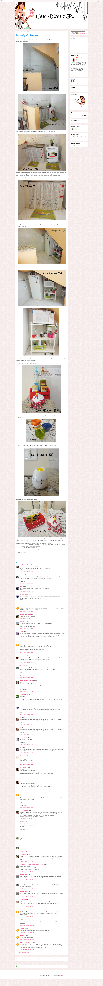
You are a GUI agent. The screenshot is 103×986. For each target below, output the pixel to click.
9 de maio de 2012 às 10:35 (26, 916)
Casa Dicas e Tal (82, 57)
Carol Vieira (22, 621)
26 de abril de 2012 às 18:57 (26, 611)
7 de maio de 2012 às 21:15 (26, 906)
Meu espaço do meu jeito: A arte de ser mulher (31, 864)
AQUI (24, 226)
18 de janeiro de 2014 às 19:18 (27, 939)
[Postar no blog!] (20, 552)
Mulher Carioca (23, 737)
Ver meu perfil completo (77, 74)
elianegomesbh (24, 909)
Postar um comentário (23, 952)
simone (21, 631)
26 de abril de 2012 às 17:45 (26, 603)
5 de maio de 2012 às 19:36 (26, 888)
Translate (82, 33)
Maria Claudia (23, 810)
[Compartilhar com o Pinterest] (24, 552)
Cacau (21, 846)
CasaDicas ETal (74, 79)
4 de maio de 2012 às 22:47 (26, 879)
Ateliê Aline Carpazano (25, 942)
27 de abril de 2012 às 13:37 (26, 652)
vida (21, 606)
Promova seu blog (74, 83)
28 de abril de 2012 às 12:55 (26, 724)
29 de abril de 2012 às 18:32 (26, 777)
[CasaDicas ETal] (72, 81)
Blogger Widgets (79, 138)
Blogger (61, 975)
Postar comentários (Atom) (43, 963)
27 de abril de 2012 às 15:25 (26, 677)
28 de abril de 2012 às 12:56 (26, 734)
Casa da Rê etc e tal (25, 836)
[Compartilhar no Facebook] (23, 552)
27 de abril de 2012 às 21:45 (26, 714)
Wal (20, 717)
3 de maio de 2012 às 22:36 (26, 871)
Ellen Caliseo (23, 755)
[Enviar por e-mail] (19, 552)
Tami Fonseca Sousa (25, 564)
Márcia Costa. (23, 694)
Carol (21, 586)
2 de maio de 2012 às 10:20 (26, 843)
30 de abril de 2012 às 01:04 (26, 818)
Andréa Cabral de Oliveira (26, 680)
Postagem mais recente (23, 959)
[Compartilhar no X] (22, 552)
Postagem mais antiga (60, 959)
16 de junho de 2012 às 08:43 (27, 925)
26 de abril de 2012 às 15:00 (26, 571)
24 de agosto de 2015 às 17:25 (27, 949)
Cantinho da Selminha (25, 614)
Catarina (22, 706)
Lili (20, 747)
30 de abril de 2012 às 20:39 (26, 833)
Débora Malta (23, 655)
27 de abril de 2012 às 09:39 (26, 628)
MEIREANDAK (23, 854)
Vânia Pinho (23, 665)
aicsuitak (22, 928)
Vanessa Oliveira (24, 594)
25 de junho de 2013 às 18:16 (27, 932)
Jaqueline (22, 574)
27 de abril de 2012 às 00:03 (26, 618)
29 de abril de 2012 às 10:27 (26, 764)
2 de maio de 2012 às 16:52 (26, 851)
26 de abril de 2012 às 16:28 (26, 591)
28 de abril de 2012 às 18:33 (26, 744)
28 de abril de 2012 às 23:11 (26, 752)
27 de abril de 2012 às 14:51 (26, 662)
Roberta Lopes (23, 874)
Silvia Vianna (23, 767)
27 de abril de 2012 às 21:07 (26, 703)
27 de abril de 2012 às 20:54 (26, 691)
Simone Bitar (23, 793)
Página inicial (41, 959)
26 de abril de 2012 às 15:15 (26, 583)
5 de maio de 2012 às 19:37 (26, 896)
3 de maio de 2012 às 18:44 (26, 861)
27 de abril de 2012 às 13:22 (26, 640)
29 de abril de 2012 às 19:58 (26, 807)
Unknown (22, 643)
